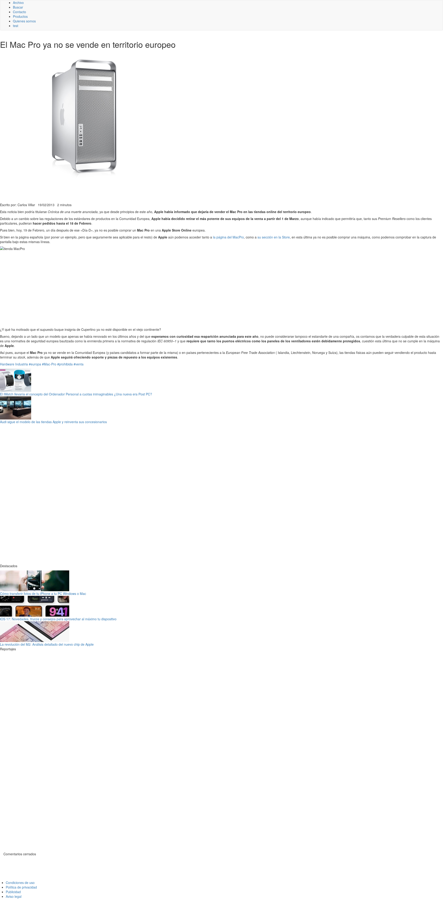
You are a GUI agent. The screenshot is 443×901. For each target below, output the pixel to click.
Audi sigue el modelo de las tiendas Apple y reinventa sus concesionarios (53, 421)
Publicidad (13, 891)
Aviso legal (13, 896)
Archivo (18, 2)
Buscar (18, 7)
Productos (20, 16)
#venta (79, 364)
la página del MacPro (228, 237)
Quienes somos (24, 21)
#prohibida (65, 364)
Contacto (19, 11)
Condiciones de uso (20, 882)
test (15, 25)
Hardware (7, 364)
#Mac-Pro (49, 364)
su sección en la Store (273, 237)
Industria (21, 364)
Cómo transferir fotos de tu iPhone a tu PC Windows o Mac (43, 593)
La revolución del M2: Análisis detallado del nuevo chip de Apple (47, 644)
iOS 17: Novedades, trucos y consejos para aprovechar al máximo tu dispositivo (58, 619)
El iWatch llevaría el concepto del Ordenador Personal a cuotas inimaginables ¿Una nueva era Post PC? (76, 394)
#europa (35, 364)
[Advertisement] (113, 191)
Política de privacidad (21, 887)
